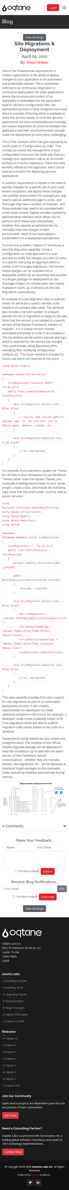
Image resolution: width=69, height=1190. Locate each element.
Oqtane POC (13, 1085)
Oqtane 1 (11, 1079)
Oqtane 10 (12, 1038)
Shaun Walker (37, 62)
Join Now (10, 1115)
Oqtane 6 (11, 1045)
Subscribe (47, 897)
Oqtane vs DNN (15, 1021)
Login (53, 8)
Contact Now (13, 1152)
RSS (62, 889)
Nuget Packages (15, 1008)
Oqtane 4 (11, 1058)
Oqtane (35, 1174)
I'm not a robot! (28, 871)
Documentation (15, 1001)
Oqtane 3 (11, 1065)
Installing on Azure (16, 981)
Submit (47, 871)
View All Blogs (34, 37)
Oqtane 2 (11, 1072)
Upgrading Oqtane (16, 994)
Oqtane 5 (11, 1052)
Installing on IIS (14, 987)
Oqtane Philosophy (16, 1014)
